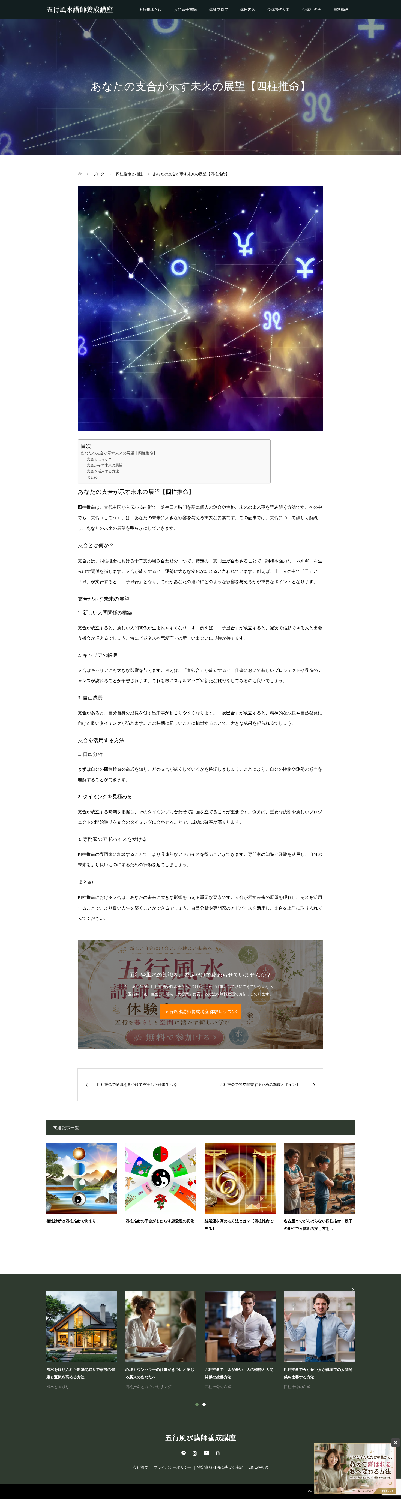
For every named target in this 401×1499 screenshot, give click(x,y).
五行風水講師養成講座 (200, 1437)
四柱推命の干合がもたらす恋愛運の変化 (159, 1221)
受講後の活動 (278, 9)
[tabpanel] (204, 1340)
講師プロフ (218, 9)
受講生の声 (311, 9)
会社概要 (140, 1467)
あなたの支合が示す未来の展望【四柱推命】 (119, 453)
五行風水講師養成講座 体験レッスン (200, 1011)
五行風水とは (150, 9)
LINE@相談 (258, 1467)
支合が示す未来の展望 (104, 465)
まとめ (92, 477)
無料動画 (341, 9)
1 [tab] (197, 1404)
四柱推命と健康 (59, 1386)
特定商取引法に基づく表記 (220, 1467)
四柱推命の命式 (156, 1379)
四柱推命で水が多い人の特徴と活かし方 (159, 1370)
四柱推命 (133, 1379)
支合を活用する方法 (103, 471)
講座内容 (247, 9)
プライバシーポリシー (173, 1467)
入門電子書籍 (185, 9)
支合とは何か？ (99, 459)
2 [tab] (204, 1404)
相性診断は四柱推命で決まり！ (73, 1221)
